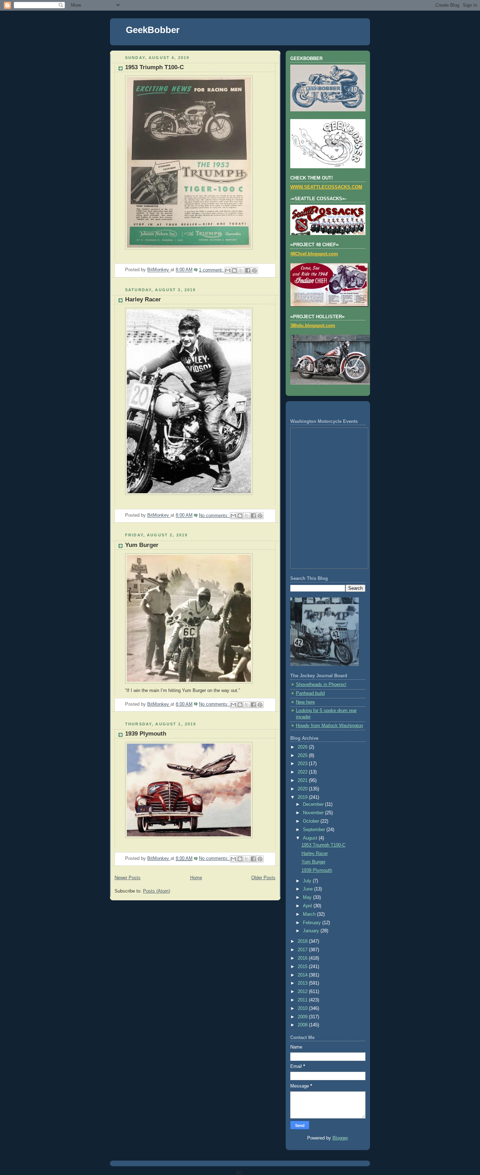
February (312, 922)
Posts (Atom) (156, 891)
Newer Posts (128, 877)
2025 (303, 755)
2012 (303, 991)
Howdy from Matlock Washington (329, 725)
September (314, 829)
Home (196, 877)
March (310, 914)
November (314, 812)
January (311, 930)
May (308, 897)
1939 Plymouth (145, 733)
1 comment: (212, 270)
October (311, 821)
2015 (303, 966)
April (308, 905)
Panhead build (310, 693)
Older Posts (263, 877)
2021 (303, 780)
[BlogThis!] (234, 270)
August (311, 838)
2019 (303, 797)
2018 (303, 941)
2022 (303, 772)
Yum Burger (141, 545)
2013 (303, 983)
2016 (303, 958)
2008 (303, 1025)
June (308, 889)
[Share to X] (241, 270)
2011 (303, 1000)
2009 (303, 1016)
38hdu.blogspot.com (312, 325)
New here (305, 702)
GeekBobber (153, 30)
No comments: (214, 515)
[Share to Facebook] (247, 270)
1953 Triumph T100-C (154, 67)
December (314, 804)
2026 (303, 747)
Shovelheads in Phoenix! (321, 684)
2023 (303, 763)
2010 (303, 1008)
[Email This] (227, 270)
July (308, 881)
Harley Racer (143, 299)
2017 (303, 949)
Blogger (340, 1138)
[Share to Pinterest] (254, 270)
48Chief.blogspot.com (314, 254)
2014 (303, 975)
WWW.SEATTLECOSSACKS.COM (326, 187)
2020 (303, 788)
